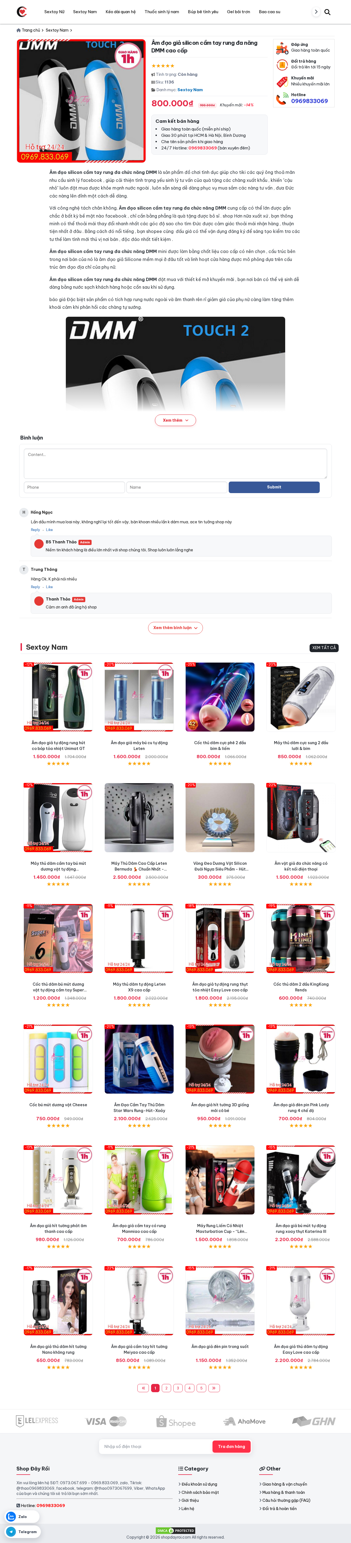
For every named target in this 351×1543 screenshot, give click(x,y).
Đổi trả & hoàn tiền (279, 1508)
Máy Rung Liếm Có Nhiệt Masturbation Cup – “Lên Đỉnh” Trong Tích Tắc (220, 1231)
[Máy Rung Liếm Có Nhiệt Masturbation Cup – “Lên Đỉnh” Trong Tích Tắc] (220, 1180)
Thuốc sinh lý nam (162, 11)
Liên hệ (188, 1508)
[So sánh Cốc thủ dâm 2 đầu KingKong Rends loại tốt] (301, 938)
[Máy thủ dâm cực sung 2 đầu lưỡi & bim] (301, 697)
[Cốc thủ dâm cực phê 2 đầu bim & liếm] (220, 697)
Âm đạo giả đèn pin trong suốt (220, 1346)
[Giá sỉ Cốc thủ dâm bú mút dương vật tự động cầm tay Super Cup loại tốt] (58, 938)
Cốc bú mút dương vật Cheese (58, 1104)
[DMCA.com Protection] (175, 1530)
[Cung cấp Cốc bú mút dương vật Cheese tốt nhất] (58, 1059)
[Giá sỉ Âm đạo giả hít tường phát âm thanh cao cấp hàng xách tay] (58, 1180)
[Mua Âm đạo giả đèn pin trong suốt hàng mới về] (220, 1300)
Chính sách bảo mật (200, 1492)
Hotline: (43, 1505)
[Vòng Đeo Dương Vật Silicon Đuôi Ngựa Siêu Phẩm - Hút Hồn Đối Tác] (220, 817)
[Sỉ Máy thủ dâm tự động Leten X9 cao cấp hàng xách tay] (139, 938)
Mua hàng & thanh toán (283, 1492)
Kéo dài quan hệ (121, 11)
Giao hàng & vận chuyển (284, 1484)
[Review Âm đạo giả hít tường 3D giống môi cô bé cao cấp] (220, 1059)
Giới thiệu (190, 1500)
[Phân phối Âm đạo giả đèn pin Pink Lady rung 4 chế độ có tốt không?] (301, 1059)
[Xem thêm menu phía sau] (316, 11)
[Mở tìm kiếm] (327, 12)
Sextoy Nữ (54, 11)
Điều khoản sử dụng (199, 1484)
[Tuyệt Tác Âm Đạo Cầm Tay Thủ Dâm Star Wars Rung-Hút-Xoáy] (139, 1059)
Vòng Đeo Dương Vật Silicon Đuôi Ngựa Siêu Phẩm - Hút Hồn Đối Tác (220, 869)
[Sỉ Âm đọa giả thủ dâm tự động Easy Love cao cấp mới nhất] (301, 1300)
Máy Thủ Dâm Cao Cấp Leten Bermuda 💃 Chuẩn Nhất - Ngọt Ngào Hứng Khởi (139, 869)
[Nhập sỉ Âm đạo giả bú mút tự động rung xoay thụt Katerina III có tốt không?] (301, 1180)
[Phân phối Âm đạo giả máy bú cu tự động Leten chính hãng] (139, 697)
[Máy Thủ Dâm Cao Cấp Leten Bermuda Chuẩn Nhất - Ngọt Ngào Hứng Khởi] (139, 817)
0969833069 (309, 101)
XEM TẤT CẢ (324, 647)
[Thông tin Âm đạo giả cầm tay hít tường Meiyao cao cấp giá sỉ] (139, 1300)
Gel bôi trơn (238, 11)
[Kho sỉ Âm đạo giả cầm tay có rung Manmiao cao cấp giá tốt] (139, 1180)
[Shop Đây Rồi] (21, 12)
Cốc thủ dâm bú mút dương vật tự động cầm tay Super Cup (58, 990)
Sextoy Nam (190, 89)
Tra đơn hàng (231, 1446)
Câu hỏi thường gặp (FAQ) (286, 1500)
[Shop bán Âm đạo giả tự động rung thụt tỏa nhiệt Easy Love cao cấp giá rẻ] (220, 938)
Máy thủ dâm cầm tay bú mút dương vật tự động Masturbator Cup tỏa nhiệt (58, 869)
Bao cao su (269, 11)
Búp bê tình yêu (203, 11)
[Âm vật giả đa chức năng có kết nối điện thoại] (301, 817)
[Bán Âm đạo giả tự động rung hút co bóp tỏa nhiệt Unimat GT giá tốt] (58, 697)
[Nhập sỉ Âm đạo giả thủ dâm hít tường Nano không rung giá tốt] (58, 1300)
